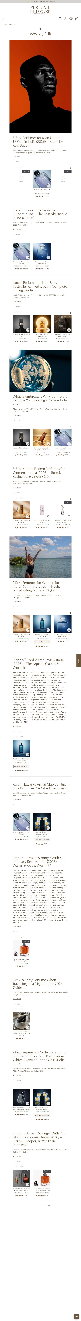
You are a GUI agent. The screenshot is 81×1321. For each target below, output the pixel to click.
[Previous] (67, 168)
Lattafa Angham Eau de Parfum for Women (21, 521)
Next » (49, 1206)
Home (5, 24)
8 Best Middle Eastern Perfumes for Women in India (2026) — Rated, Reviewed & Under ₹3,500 (39, 473)
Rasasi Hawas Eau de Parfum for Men (42, 190)
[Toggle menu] (3, 18)
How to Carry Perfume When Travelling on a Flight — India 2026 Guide (38, 984)
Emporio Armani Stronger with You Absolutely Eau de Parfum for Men (21, 1190)
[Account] (66, 17)
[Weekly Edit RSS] (40, 28)
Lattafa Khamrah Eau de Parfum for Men (42, 335)
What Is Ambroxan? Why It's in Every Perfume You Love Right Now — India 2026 (40, 400)
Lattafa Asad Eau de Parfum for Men (21, 335)
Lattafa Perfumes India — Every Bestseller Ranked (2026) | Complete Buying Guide (40, 286)
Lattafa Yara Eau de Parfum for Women (42, 521)
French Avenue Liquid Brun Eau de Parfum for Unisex (42, 449)
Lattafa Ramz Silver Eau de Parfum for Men (62, 335)
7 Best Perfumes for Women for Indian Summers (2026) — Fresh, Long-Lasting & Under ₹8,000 (36, 586)
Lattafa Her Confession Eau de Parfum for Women (62, 521)
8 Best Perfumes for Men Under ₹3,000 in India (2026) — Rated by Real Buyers (38, 142)
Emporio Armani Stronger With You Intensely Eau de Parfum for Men (21, 960)
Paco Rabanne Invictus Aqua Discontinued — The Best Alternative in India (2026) (40, 214)
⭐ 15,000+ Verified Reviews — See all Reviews (40, 1)
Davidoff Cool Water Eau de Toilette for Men (42, 635)
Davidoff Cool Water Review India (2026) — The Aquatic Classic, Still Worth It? (38, 664)
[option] (19, 180)
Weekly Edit (12, 24)
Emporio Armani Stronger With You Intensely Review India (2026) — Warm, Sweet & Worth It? (39, 862)
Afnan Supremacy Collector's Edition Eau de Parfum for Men (21, 1108)
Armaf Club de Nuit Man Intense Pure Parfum (42, 833)
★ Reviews (79, 661)
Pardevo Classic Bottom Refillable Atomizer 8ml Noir (21, 1032)
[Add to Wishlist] (48, 185)
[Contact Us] (76, 1316)
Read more (17, 157)
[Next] (70, 168)
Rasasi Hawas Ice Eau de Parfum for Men (42, 263)
